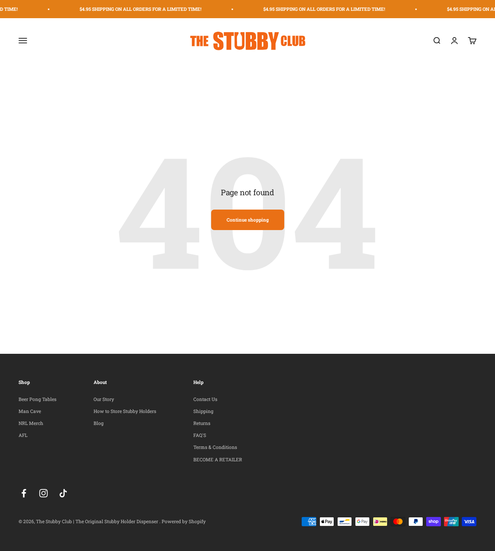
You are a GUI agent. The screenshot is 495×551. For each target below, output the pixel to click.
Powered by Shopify (184, 521)
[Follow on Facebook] (24, 493)
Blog (99, 423)
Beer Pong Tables (37, 399)
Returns (201, 423)
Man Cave (30, 411)
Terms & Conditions (215, 447)
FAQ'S (199, 435)
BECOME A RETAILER (217, 459)
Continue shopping (248, 220)
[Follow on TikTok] (63, 493)
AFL (23, 435)
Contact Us (205, 399)
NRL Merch (31, 423)
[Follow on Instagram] (43, 493)
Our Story (104, 399)
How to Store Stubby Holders (125, 411)
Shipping (203, 411)
